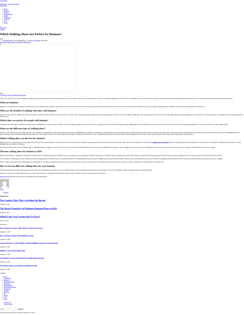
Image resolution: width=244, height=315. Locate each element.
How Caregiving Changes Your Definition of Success (17, 235)
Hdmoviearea (4, 176)
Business (6, 11)
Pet (5, 294)
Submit (21, 309)
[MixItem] (3, 6)
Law (5, 21)
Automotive (7, 278)
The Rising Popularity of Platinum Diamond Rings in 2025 (28, 208)
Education (7, 283)
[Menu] (1, 26)
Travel (6, 23)
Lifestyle (6, 19)
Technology (7, 17)
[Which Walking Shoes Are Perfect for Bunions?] (37, 92)
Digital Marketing (9, 282)
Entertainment (8, 14)
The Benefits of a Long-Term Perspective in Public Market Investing (22, 258)
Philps (7, 40)
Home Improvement (10, 287)
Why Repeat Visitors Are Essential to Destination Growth (18, 265)
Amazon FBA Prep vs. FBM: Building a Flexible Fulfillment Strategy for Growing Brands (29, 243)
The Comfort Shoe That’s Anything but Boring (22, 200)
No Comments (35, 40)
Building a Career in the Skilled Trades (12, 250)
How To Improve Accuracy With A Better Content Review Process (21, 228)
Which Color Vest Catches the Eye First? (20, 216)
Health (6, 16)
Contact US (7, 302)
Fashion (6, 12)
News (5, 277)
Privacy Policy (8, 304)
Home (6, 9)
